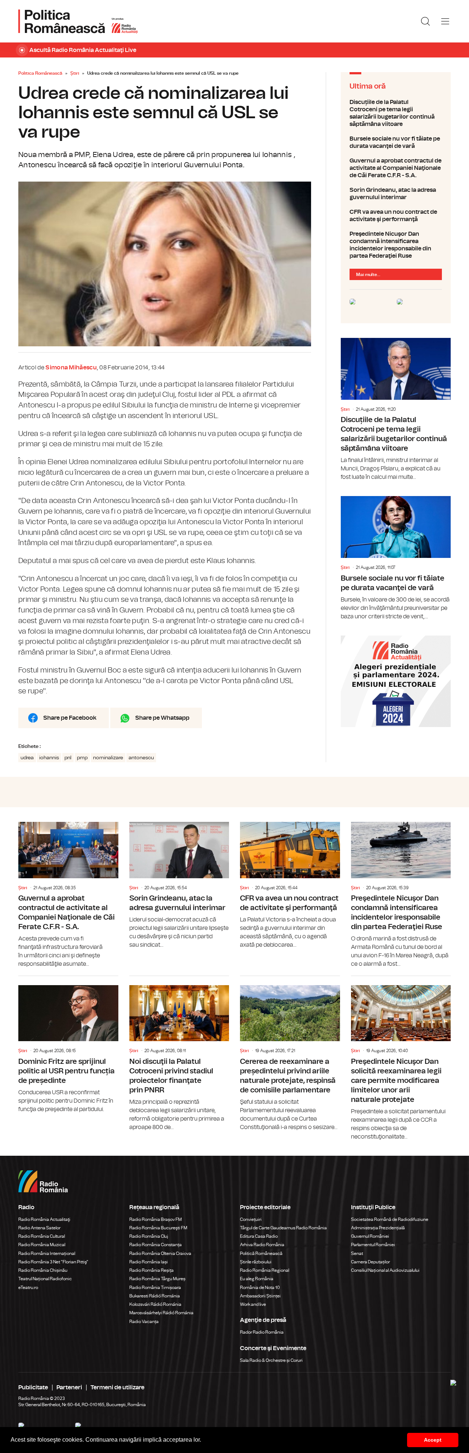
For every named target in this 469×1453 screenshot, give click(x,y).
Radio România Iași (148, 1262)
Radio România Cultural (41, 1236)
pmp (82, 757)
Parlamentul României (373, 1244)
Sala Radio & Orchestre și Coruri (271, 1360)
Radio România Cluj (148, 1236)
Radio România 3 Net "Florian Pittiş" (53, 1262)
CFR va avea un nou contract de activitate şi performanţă (396, 216)
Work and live (253, 1304)
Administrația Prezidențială (378, 1228)
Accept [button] (433, 1440)
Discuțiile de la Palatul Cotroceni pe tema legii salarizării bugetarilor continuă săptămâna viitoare (396, 113)
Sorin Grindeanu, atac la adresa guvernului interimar (396, 194)
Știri (74, 73)
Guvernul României (370, 1236)
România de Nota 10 (260, 1287)
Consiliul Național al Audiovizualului (385, 1270)
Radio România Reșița (151, 1270)
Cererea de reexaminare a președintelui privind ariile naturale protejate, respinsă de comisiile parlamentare (290, 1054)
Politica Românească (40, 73)
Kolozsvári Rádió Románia (155, 1304)
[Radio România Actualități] (78, 21)
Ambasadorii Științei (260, 1296)
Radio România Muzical (41, 1244)
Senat (357, 1253)
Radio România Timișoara (155, 1287)
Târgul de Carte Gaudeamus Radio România (283, 1228)
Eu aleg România (256, 1279)
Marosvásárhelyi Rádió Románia (161, 1313)
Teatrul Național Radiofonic (45, 1279)
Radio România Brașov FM (155, 1219)
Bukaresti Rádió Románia (154, 1296)
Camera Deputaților (370, 1262)
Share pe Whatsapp (162, 718)
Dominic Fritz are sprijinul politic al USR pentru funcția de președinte (68, 1045)
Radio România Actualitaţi (44, 1219)
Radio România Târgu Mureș (157, 1279)
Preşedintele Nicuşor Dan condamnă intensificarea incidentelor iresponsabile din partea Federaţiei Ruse (396, 245)
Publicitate (33, 1387)
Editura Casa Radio (259, 1236)
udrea (27, 757)
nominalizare (108, 757)
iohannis (49, 757)
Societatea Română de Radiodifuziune (389, 1219)
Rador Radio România (262, 1332)
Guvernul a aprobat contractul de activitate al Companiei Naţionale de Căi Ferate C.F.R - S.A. (396, 168)
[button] (204, 1440)
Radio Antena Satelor (39, 1228)
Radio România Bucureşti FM (158, 1228)
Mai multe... (368, 274)
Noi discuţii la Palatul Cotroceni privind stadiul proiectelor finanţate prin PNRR (179, 1054)
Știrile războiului (256, 1262)
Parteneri (69, 1387)
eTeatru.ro (28, 1287)
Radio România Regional (264, 1270)
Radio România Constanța (155, 1244)
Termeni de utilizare (117, 1387)
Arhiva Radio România (262, 1244)
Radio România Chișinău (42, 1270)
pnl (67, 757)
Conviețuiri (251, 1219)
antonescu (141, 757)
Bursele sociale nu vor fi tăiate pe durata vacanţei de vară (396, 142)
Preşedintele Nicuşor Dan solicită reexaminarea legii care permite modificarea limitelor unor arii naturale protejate (401, 1058)
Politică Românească (261, 1253)
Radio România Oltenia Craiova (160, 1253)
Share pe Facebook (69, 718)
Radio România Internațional (46, 1253)
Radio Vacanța (144, 1321)
